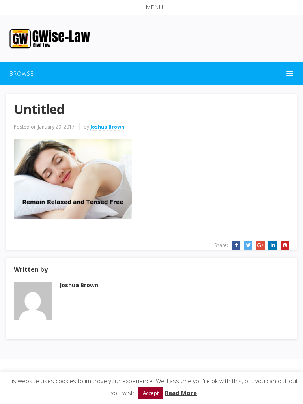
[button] (151, 7)
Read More (181, 393)
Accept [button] (151, 393)
